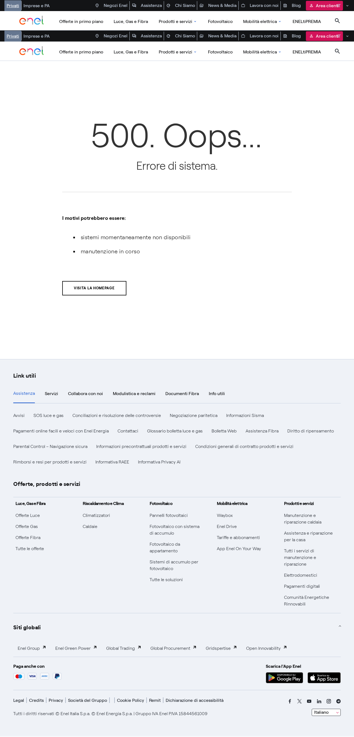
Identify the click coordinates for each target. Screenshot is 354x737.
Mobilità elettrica (260, 21)
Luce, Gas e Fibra (131, 21)
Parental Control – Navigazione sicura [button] (50, 446)
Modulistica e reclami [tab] (134, 393)
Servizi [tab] (51, 393)
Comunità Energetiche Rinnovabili (306, 601)
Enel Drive (227, 526)
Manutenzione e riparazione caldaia (302, 519)
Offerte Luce (27, 515)
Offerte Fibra (27, 537)
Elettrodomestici (300, 575)
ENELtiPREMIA (307, 21)
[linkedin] (319, 701)
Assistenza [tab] (24, 393)
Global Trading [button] (120, 648)
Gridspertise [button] (218, 648)
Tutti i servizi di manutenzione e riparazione (300, 557)
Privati (13, 5)
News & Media (222, 5)
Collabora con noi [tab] (85, 393)
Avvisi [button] (19, 415)
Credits (36, 700)
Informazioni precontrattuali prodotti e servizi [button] (141, 446)
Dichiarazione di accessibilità (194, 700)
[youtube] (309, 701)
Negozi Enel (115, 5)
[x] (299, 701)
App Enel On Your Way (239, 548)
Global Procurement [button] (170, 648)
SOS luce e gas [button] (48, 415)
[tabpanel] (177, 439)
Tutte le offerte (29, 548)
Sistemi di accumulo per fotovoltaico (174, 565)
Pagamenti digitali (302, 586)
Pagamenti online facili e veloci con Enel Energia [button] (61, 431)
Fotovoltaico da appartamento (165, 547)
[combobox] (326, 712)
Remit (155, 700)
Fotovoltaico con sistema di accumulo (174, 530)
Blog (296, 5)
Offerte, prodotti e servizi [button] (46, 483)
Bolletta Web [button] (224, 431)
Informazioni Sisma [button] (245, 415)
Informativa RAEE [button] (112, 462)
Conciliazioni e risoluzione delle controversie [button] (116, 415)
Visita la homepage (94, 288)
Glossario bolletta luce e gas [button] (175, 431)
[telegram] (338, 701)
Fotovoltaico (220, 21)
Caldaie (90, 526)
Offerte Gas (26, 526)
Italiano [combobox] (321, 712)
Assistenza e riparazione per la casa (308, 536)
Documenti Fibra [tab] (182, 393)
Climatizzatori (96, 515)
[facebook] (290, 701)
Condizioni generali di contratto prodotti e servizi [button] (244, 446)
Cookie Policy (130, 700)
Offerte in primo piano (81, 21)
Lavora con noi (264, 5)
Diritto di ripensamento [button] (310, 431)
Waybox (225, 515)
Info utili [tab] (217, 393)
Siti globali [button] (27, 627)
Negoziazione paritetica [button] (193, 415)
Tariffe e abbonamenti (238, 537)
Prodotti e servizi (175, 21)
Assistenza (151, 5)
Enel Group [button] (29, 648)
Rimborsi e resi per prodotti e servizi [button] (50, 462)
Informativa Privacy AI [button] (159, 462)
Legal (18, 700)
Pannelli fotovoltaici (169, 515)
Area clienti (327, 5)
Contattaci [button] (128, 431)
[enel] (31, 21)
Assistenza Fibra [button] (262, 431)
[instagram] (329, 701)
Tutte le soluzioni (166, 579)
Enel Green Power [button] (73, 648)
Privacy (56, 700)
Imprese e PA (37, 6)
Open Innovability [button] (263, 648)
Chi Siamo (185, 5)
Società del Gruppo (87, 700)
